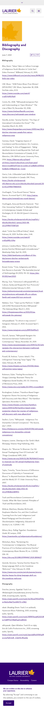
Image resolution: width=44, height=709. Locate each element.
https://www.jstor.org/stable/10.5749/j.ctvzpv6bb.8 (22, 387)
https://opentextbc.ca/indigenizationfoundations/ (22, 536)
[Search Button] (32, 10)
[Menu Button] (38, 10)
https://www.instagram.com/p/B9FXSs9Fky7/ (20, 330)
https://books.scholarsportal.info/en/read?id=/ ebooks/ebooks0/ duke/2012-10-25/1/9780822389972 (20, 489)
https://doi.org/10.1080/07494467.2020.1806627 (22, 557)
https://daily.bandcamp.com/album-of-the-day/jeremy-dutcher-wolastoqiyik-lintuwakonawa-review (19, 258)
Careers (34, 680)
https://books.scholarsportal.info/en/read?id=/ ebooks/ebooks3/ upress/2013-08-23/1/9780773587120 (20, 222)
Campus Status (12, 680)
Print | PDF (35, 55)
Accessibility (24, 680)
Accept (8, 703)
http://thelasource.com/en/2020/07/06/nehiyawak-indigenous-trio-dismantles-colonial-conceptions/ (23, 432)
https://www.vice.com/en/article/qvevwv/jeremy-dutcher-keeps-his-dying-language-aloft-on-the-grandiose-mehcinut (22, 575)
